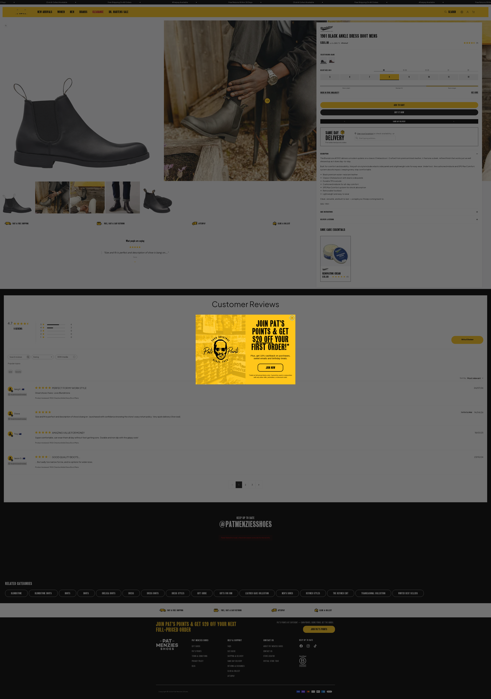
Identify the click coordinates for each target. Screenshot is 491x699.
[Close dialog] (292, 318)
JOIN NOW (270, 367)
